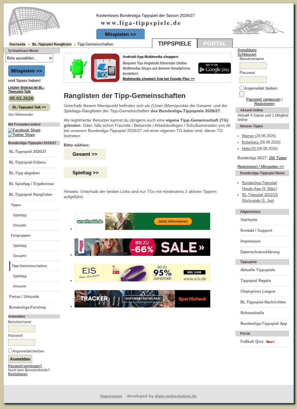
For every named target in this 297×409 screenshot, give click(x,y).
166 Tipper (278, 158)
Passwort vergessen (263, 99)
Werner (248, 136)
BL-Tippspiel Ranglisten (51, 44)
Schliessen (247, 54)
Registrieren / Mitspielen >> (261, 166)
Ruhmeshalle (252, 313)
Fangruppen (20, 236)
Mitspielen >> (120, 34)
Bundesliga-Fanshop (27, 307)
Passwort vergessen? (25, 366)
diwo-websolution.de (176, 396)
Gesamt (19, 225)
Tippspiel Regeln (255, 280)
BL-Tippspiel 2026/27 (27, 151)
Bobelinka (251, 142)
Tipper (16, 205)
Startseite (17, 44)
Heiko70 (249, 148)
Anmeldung (247, 50)
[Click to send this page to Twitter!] (21, 135)
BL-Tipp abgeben (24, 173)
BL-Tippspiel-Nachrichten (263, 302)
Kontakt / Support (256, 230)
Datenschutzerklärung (260, 252)
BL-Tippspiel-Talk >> (29, 107)
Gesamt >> (85, 154)
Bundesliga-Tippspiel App (263, 323)
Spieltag (19, 215)
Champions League (257, 291)
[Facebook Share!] (24, 130)
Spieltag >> (86, 172)
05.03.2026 (21, 98)
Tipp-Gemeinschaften (29, 266)
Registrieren (18, 374)
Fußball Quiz (252, 341)
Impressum (250, 241)
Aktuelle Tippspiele (257, 270)
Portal (215, 43)
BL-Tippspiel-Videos (27, 162)
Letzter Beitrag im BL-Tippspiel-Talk (26, 90)
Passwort (15, 336)
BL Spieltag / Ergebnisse (31, 184)
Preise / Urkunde (24, 296)
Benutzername (19, 322)
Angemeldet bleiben (28, 351)
